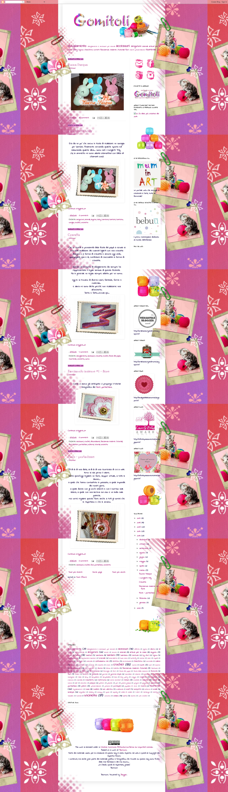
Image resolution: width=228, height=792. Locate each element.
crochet (77, 222)
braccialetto (113, 658)
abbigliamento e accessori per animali (101, 46)
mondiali (136, 680)
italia (79, 677)
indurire (137, 674)
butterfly (133, 658)
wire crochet (143, 696)
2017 (139, 518)
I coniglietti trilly (80, 131)
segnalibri (82, 692)
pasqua (92, 683)
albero (152, 649)
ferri (114, 671)
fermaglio (106, 671)
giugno (142, 557)
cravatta (99, 356)
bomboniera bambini (88, 658)
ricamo (143, 686)
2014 (139, 531)
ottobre (142, 544)
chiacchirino (88, 49)
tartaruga (146, 692)
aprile (142, 566)
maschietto (89, 680)
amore (106, 652)
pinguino (145, 683)
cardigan (79, 661)
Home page (97, 572)
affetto (137, 649)
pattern (75, 444)
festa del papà (114, 356)
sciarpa (71, 692)
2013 (139, 535)
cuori (150, 665)
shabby (91, 692)
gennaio (142, 602)
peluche (109, 683)
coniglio (71, 222)
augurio (93, 219)
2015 (139, 527)
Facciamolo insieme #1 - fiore (89, 371)
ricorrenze (151, 49)
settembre (144, 548)
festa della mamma (141, 671)
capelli (156, 658)
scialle (155, 689)
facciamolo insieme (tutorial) (112, 49)
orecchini (83, 683)
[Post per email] (94, 117)
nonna (70, 683)
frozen (77, 674)
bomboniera (73, 658)
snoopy (99, 692)
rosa (87, 689)
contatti (97, 49)
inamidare (128, 674)
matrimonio (102, 680)
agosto (142, 552)
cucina (134, 665)
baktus (89, 655)
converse (91, 665)
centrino (116, 661)
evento (116, 668)
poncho (154, 683)
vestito (133, 696)
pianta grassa (126, 683)
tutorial (97, 444)
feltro (84, 671)
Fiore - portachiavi (81, 457)
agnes (145, 649)
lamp (86, 677)
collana (157, 661)
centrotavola (126, 661)
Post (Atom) (81, 577)
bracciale (102, 658)
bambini (112, 219)
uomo (87, 359)
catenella (89, 661)
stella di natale (126, 692)
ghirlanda (95, 674)
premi (83, 686)
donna (100, 668)
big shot (145, 655)
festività (154, 671)
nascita (145, 680)
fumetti (85, 674)
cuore (142, 664)
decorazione (95, 441)
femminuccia (94, 671)
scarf (128, 689)
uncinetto (84, 222)
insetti (132, 50)
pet (117, 683)
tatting (155, 692)
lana (115, 677)
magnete (154, 677)
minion (126, 680)
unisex (116, 695)
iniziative (147, 674)
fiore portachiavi (104, 387)
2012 (139, 608)
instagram (71, 677)
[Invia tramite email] (98, 118)
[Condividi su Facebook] (106, 118)
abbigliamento (77, 46)
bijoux (81, 49)
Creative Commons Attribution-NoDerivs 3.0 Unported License (127, 747)
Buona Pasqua (78, 65)
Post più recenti (75, 572)
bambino (119, 219)
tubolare (70, 696)
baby (75, 49)
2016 (139, 522)
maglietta (143, 677)
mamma (70, 680)
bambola (135, 655)
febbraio (143, 598)
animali (145, 46)
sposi (107, 692)
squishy (115, 692)
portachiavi (83, 444)
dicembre (143, 539)
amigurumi (136, 46)
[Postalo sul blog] (101, 118)
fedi (77, 671)
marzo (142, 570)
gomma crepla (116, 674)
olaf (76, 683)
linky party (124, 677)
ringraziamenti (77, 689)
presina (107, 686)
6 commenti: (84, 215)
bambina (105, 219)
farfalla (70, 671)
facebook (154, 668)
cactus (142, 658)
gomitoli (104, 674)
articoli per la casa (138, 652)
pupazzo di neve (131, 686)
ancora (114, 652)
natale (154, 680)
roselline (96, 689)
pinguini (136, 683)
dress (108, 668)
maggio (142, 561)
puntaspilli (117, 686)
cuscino (157, 665)
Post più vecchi (118, 572)
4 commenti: (84, 352)
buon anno (123, 658)
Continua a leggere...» (77, 208)
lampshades (107, 677)
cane (149, 658)
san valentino (108, 689)
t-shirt (137, 692)
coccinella (149, 661)
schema (91, 444)
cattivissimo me (102, 661)
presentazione (140, 50)
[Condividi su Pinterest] (108, 118)
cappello (70, 661)
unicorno (107, 696)
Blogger (124, 774)
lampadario (95, 677)
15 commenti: (84, 117)
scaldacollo (119, 689)
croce (108, 665)
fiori (127, 49)
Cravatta (74, 235)
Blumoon (123, 750)
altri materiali (79, 652)
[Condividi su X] (103, 118)
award (70, 655)
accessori (123, 46)
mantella (79, 680)
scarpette (137, 689)
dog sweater (89, 668)
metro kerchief (115, 680)
